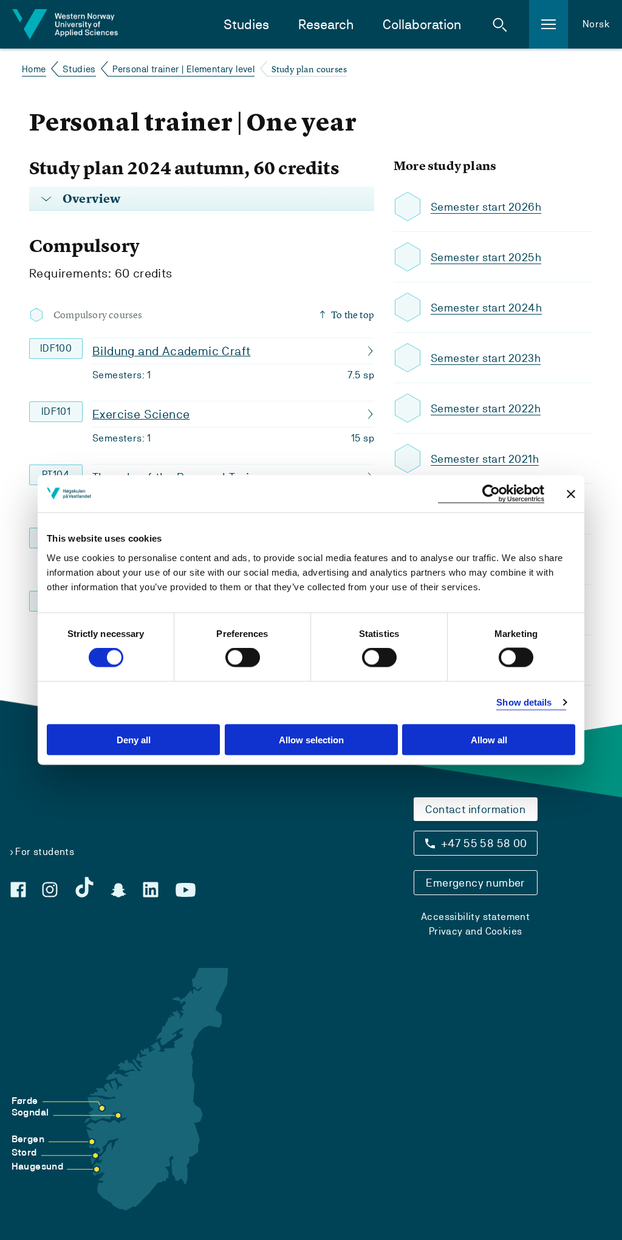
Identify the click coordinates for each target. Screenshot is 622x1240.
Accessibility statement (475, 916)
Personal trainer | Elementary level (183, 69)
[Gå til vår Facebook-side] (18, 889)
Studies (246, 24)
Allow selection (311, 739)
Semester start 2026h (486, 206)
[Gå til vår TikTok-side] (84, 887)
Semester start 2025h (486, 257)
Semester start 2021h (485, 458)
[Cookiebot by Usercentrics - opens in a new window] (491, 494)
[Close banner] (571, 493)
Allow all (489, 739)
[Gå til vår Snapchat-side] (118, 890)
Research (326, 24)
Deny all (134, 739)
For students (44, 851)
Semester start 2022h (486, 408)
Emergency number (475, 882)
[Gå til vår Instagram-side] (49, 889)
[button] (499, 24)
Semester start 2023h (486, 358)
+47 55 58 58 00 (484, 843)
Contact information (475, 809)
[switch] (242, 657)
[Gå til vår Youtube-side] (185, 890)
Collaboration (422, 24)
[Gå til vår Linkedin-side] (150, 889)
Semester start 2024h (486, 307)
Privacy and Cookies (475, 931)
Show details (524, 702)
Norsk (596, 24)
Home (34, 69)
